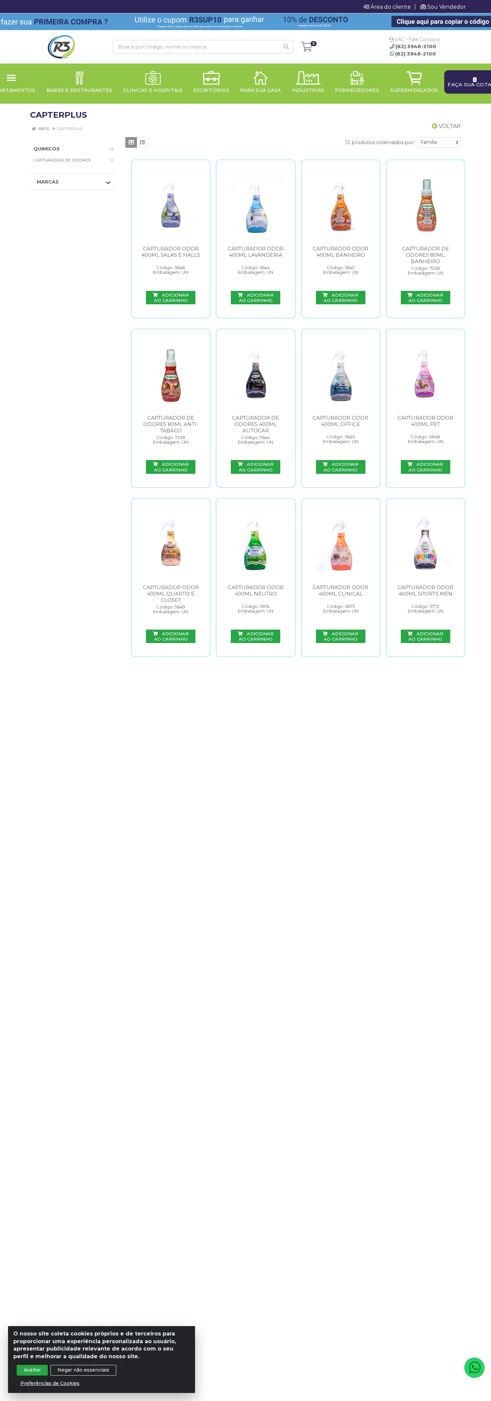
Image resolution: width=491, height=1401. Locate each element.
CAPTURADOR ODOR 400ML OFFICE (340, 421)
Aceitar (32, 1370)
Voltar (449, 126)
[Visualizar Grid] (131, 142)
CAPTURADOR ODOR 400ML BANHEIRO (340, 251)
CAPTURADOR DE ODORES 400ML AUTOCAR (255, 424)
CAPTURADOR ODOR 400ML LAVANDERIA (256, 251)
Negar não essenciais (83, 1370)
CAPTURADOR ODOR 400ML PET (425, 421)
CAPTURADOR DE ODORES (62, 160)
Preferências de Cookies (49, 1383)
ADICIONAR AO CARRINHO (171, 297)
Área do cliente (390, 6)
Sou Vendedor (446, 6)
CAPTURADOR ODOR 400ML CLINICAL (340, 590)
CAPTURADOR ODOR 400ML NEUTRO (256, 590)
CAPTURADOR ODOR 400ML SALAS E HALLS (170, 251)
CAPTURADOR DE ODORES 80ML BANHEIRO (425, 254)
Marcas (48, 182)
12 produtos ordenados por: (380, 142)
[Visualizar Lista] (142, 142)
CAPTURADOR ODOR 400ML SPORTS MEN (425, 590)
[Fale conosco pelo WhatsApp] (474, 1368)
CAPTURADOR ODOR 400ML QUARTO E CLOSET (171, 593)
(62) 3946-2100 (415, 53)
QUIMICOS (46, 149)
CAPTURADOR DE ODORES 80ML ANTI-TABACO (170, 424)
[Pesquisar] (286, 47)
